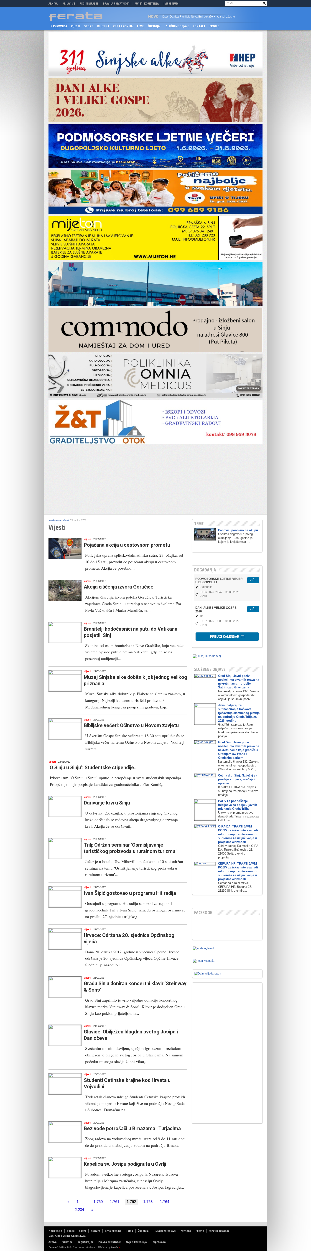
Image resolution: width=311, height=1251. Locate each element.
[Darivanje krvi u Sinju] (65, 806)
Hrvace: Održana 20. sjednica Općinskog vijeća (129, 938)
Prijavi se (68, 3)
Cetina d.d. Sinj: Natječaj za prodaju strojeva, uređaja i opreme (237, 779)
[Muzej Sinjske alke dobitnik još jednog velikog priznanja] (65, 681)
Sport (88, 26)
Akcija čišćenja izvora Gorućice (118, 587)
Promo (214, 26)
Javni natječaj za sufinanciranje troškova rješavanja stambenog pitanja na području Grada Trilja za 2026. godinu (239, 712)
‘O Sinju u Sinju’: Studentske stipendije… (93, 767)
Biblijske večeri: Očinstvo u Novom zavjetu (131, 725)
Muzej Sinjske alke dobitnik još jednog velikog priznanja (135, 680)
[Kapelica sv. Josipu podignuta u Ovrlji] (65, 1167)
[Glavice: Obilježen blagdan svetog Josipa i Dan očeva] (65, 1035)
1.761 (114, 1202)
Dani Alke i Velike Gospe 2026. (70, 34)
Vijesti (75, 26)
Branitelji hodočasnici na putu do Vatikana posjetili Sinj (130, 632)
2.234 (79, 1210)
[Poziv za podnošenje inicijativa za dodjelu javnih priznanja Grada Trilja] (205, 810)
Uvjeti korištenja (147, 3)
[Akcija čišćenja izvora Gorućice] (65, 590)
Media (115, 1247)
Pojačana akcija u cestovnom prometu (127, 545)
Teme (140, 26)
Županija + (155, 26)
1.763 (148, 1202)
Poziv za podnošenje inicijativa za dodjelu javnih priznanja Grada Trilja (237, 804)
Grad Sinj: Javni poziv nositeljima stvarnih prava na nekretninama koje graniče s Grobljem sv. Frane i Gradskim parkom (238, 750)
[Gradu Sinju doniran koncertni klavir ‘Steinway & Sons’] (65, 987)
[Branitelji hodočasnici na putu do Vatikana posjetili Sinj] (65, 632)
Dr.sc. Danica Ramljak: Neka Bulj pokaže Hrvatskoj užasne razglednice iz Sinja (198, 18)
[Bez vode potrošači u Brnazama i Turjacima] (65, 1132)
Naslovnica (59, 26)
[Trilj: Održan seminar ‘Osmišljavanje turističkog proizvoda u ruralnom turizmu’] (65, 848)
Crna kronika (123, 26)
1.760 (98, 1202)
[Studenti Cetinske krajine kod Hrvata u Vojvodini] (65, 1084)
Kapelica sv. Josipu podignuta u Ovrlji (125, 1164)
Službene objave (177, 26)
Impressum (170, 3)
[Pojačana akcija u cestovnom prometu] (65, 548)
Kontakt (199, 26)
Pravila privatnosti (116, 3)
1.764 (164, 1202)
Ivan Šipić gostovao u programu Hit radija (130, 893)
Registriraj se (89, 3)
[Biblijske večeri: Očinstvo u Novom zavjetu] (65, 729)
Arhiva (53, 3)
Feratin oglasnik (219, 1230)
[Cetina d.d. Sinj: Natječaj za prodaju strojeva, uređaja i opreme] (205, 775)
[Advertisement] (155, 480)
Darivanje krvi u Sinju (107, 803)
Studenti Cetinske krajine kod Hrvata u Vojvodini (127, 1083)
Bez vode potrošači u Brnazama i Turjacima (132, 1128)
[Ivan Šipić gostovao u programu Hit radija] (65, 897)
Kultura (103, 26)
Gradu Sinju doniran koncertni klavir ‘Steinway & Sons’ (135, 987)
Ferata (52, 1247)
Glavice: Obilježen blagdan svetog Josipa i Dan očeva (131, 1035)
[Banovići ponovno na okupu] (205, 534)
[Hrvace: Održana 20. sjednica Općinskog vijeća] (65, 939)
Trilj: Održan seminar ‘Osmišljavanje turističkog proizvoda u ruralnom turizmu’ (130, 848)
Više (253, 580)
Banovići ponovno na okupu (238, 530)
